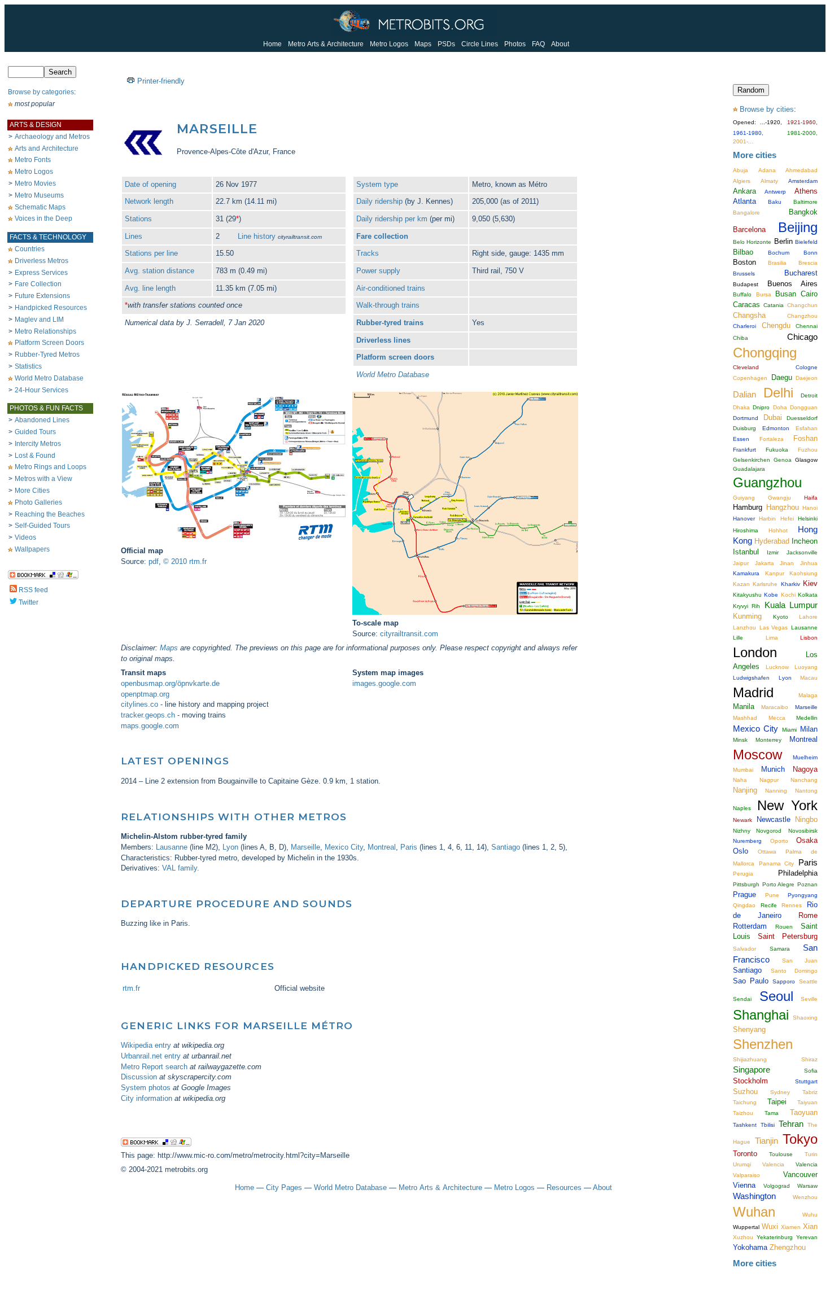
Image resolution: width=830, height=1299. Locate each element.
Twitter (28, 602)
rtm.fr (131, 988)
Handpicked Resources (51, 308)
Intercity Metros (38, 444)
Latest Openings (175, 761)
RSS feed (33, 590)
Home (272, 44)
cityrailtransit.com (409, 633)
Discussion (139, 1077)
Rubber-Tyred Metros (47, 354)
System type (377, 184)
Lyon (230, 847)
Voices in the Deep (43, 218)
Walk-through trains (388, 305)
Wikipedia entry (146, 1045)
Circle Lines (479, 44)
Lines (133, 236)
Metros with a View (43, 479)
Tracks (367, 253)
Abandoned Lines (42, 420)
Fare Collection (38, 284)
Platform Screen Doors (49, 343)
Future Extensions (42, 296)
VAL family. (180, 868)
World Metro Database (49, 378)
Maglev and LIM (39, 319)
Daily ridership (379, 201)
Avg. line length (150, 288)
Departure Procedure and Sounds (236, 903)
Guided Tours (35, 432)
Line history (257, 236)
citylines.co (139, 704)
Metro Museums (39, 195)
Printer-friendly (161, 81)
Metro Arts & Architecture (326, 44)
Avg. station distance (159, 270)
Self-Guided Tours (42, 526)
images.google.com (384, 683)
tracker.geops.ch (148, 715)
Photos (515, 44)
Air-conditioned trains (390, 288)
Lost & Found (35, 456)
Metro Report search (154, 1066)
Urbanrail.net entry (151, 1056)
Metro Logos (389, 44)
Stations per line (151, 253)
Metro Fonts (33, 160)
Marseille (305, 847)
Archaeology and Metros (52, 137)
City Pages (284, 1187)
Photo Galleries (38, 502)
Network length (149, 201)
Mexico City (344, 847)
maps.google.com (150, 725)
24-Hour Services (41, 390)
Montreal (382, 847)
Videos (25, 537)
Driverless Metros (41, 261)
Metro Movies (35, 183)
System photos (146, 1087)
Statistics (28, 366)
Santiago (505, 847)
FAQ (538, 44)
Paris (408, 847)
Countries (30, 249)
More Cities (32, 491)
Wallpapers (32, 549)
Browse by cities (767, 109)
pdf (153, 561)
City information (146, 1098)
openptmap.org (145, 694)
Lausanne (171, 847)
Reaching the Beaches (50, 514)
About (560, 44)
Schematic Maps (40, 207)
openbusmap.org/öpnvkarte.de (170, 683)
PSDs (446, 44)
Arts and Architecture (46, 148)
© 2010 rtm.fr (185, 561)
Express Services (41, 273)
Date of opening (150, 184)
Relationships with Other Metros (234, 817)
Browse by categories (41, 92)
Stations (138, 219)
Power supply (378, 270)
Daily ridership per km (391, 219)
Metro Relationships (45, 331)
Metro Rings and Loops (50, 467)
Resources (564, 1187)
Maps (422, 44)
